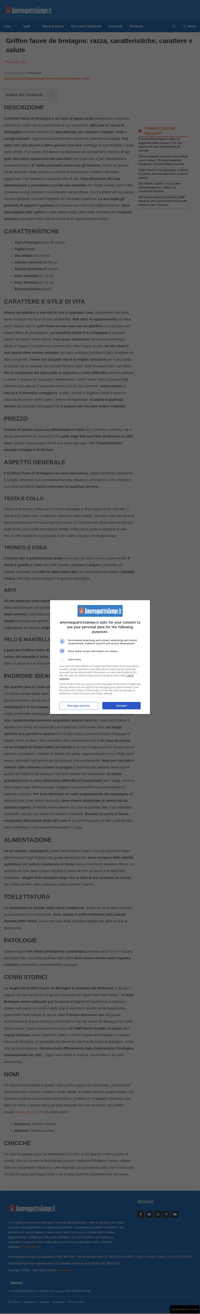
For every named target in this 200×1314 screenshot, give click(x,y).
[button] (100, 659)
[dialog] (100, 657)
